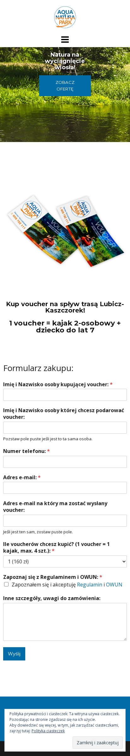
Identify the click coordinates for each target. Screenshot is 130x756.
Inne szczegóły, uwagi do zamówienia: (51, 598)
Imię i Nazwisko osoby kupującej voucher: (58, 384)
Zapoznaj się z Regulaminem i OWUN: (52, 577)
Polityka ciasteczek (48, 731)
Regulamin (89, 584)
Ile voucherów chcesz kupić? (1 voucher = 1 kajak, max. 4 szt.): (56, 547)
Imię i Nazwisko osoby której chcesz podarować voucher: (63, 413)
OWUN (114, 584)
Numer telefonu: (26, 451)
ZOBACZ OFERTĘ (65, 85)
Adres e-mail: (22, 477)
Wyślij (14, 654)
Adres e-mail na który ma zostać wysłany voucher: (55, 506)
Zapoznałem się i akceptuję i (67, 584)
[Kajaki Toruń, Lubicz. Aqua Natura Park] (65, 17)
